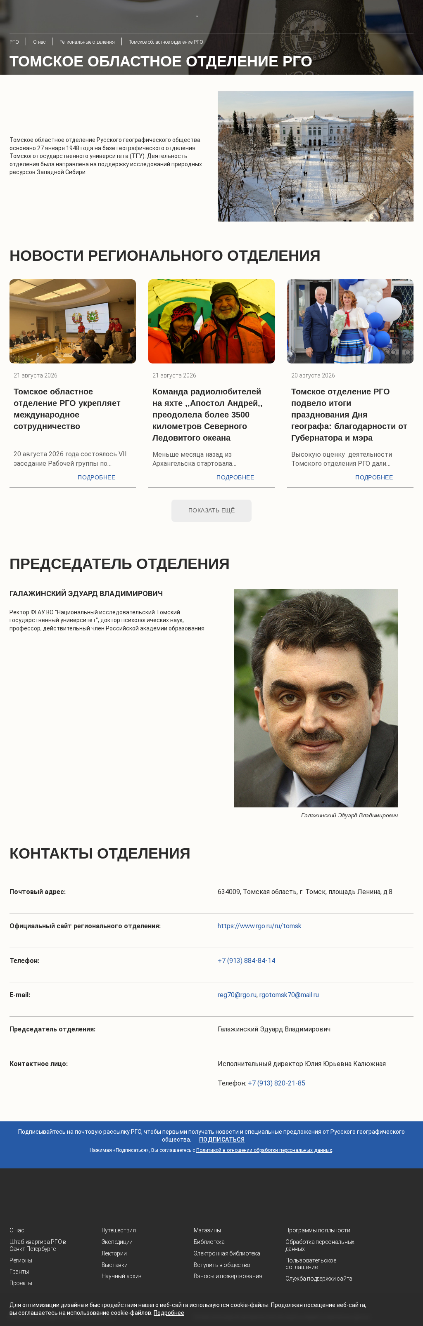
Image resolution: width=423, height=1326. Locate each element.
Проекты (21, 1283)
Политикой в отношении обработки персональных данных (264, 1150)
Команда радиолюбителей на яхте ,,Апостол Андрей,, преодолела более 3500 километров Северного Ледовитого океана (207, 414)
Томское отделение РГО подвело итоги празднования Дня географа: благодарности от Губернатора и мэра (349, 414)
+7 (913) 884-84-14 (246, 961)
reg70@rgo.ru (237, 995)
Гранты (19, 1271)
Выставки (115, 1265)
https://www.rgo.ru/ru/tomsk (260, 926)
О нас (17, 1230)
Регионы (21, 1260)
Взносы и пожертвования (228, 1276)
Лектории (114, 1253)
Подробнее (96, 477)
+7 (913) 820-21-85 (276, 1083)
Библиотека (209, 1242)
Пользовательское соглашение (310, 1264)
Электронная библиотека (227, 1253)
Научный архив (122, 1276)
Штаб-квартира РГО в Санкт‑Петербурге (38, 1245)
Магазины (207, 1230)
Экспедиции (117, 1242)
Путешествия (119, 1230)
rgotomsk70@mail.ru (289, 995)
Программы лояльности (317, 1230)
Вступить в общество (222, 1265)
